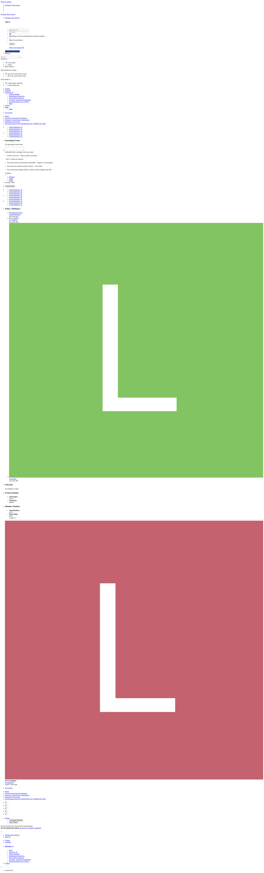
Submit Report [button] (10, 186)
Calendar (8, 90)
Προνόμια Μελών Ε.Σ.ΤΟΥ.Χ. (19, 102)
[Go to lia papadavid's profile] (134, 779)
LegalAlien (12, 479)
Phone (11, 180)
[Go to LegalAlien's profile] (136, 477)
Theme (7, 818)
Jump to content (6, 2)
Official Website (14, 94)
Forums (7, 89)
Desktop (12, 177)
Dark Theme (13, 822)
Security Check (10, 182)
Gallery (7, 105)
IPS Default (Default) (16, 820)
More (11, 103)
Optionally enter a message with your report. (19, 152)
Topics (10, 65)
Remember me (14, 36)
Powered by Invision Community (30, 828)
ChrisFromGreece (15, 214)
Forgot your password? (16, 47)
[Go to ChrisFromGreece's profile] (15, 213)
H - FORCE (13, 220)
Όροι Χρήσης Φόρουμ (16, 98)
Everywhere (11, 63)
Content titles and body (15, 83)
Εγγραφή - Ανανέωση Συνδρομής (20, 100)
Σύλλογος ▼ (9, 92)
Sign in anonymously (16, 40)
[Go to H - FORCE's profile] (14, 218)
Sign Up (7, 53)
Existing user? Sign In (12, 18)
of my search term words (17, 74)
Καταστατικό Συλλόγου (17, 96)
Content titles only (13, 85)
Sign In (12, 44)
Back (10, 850)
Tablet (11, 179)
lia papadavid (9, 782)
